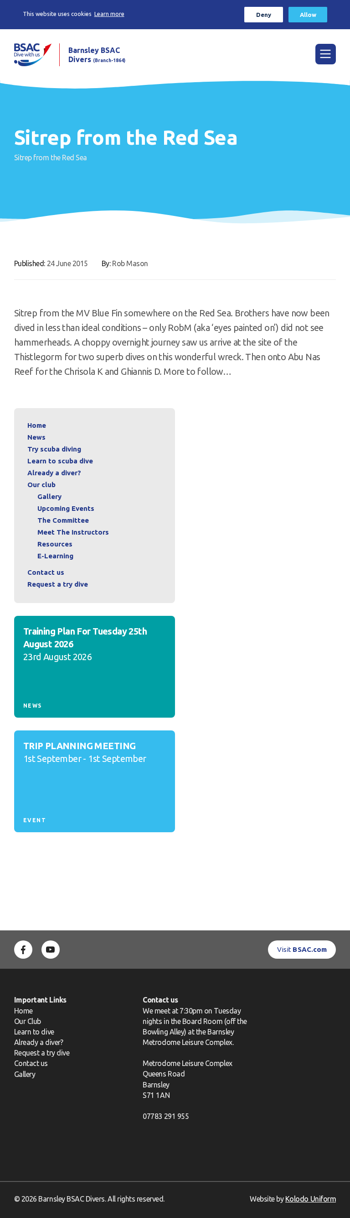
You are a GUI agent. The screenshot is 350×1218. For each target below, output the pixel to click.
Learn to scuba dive (60, 461)
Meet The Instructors (73, 532)
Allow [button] (308, 14)
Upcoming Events (65, 508)
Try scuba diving (54, 449)
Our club (41, 484)
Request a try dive (42, 1053)
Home (36, 425)
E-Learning (55, 556)
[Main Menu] (325, 54)
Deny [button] (263, 14)
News (36, 437)
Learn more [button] (109, 13)
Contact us (45, 572)
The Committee (63, 520)
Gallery (49, 496)
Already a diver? (54, 473)
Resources (54, 544)
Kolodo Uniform (310, 1199)
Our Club (27, 1021)
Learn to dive (34, 1032)
